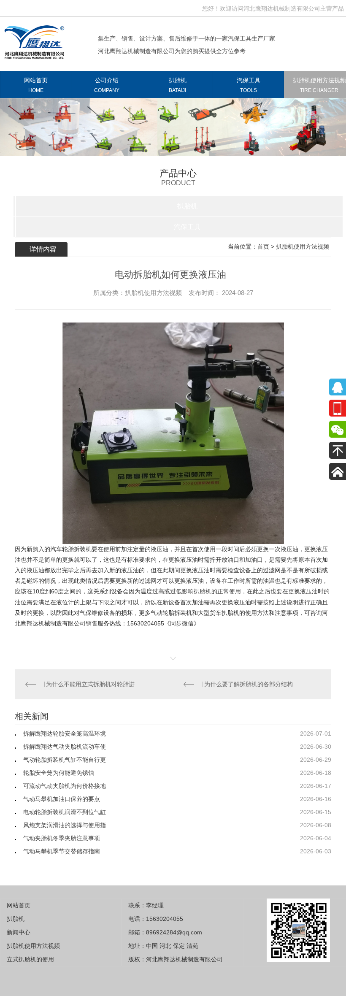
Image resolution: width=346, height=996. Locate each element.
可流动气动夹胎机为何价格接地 (64, 785)
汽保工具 (248, 85)
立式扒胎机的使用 (30, 959)
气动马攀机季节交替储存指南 (61, 851)
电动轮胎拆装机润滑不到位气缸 (64, 812)
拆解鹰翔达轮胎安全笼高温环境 (64, 733)
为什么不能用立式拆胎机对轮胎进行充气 (94, 684)
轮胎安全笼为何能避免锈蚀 (58, 772)
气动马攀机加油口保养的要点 (61, 799)
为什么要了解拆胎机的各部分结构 (250, 684)
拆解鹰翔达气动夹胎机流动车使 (64, 746)
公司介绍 (106, 85)
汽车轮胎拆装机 (71, 549)
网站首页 (36, 85)
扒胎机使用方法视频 (302, 246)
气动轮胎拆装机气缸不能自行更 (64, 759)
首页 (263, 246)
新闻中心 (18, 932)
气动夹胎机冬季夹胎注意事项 (61, 838)
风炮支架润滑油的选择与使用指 (64, 825)
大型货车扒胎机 (218, 612)
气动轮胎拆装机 (171, 612)
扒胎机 (178, 85)
